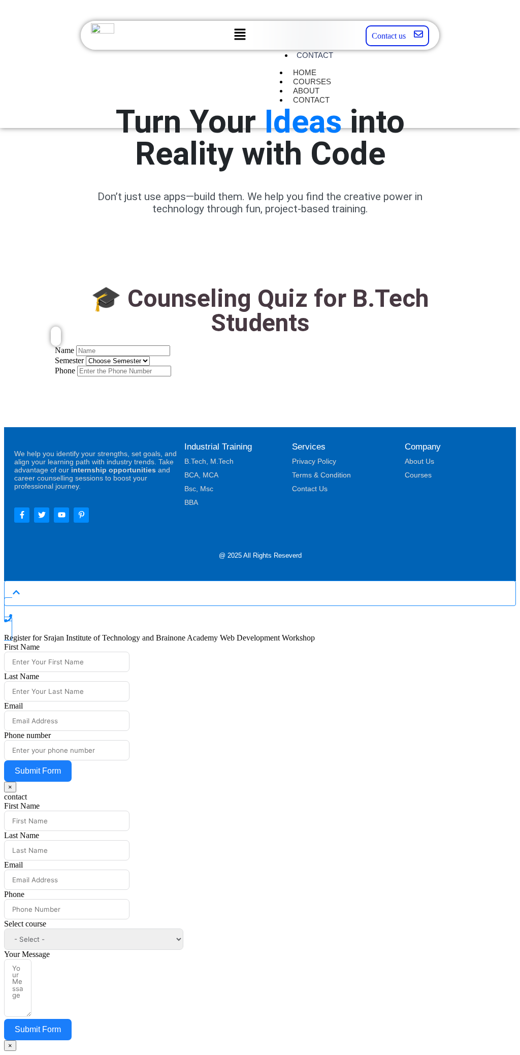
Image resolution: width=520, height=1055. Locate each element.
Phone (65, 370)
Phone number (27, 735)
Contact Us (310, 489)
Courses (418, 475)
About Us (419, 461)
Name (64, 350)
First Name (22, 647)
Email (13, 705)
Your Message (27, 954)
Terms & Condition (321, 475)
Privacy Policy (314, 461)
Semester (69, 360)
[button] (240, 35)
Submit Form (38, 770)
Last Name (21, 676)
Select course (25, 923)
